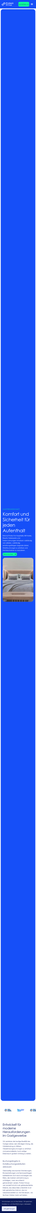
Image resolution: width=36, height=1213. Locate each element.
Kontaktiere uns (24, 4)
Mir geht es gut (9, 1209)
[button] (32, 4)
